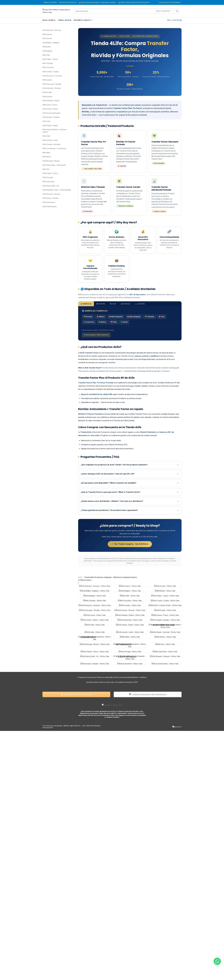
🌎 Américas (86, 304)
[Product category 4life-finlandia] (129, 615)
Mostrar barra (85, 580)
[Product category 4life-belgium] (129, 591)
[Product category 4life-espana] (165, 610)
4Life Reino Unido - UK (50, 186)
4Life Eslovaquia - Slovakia (51, 84)
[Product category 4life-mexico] (165, 637)
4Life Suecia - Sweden (50, 198)
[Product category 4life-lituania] (165, 632)
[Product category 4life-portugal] (129, 651)
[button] (217, 961)
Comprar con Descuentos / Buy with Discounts (149, 694)
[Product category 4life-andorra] (129, 586)
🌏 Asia (113, 304)
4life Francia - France (49, 105)
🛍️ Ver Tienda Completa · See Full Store (130, 544)
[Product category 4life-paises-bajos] (129, 645)
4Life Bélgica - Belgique (50, 43)
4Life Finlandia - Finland (50, 100)
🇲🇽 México (100, 317)
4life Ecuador (47, 80)
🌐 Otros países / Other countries (96, 335)
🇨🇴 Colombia (149, 317)
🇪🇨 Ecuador (88, 317)
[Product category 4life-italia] (94, 632)
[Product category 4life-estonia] (94, 615)
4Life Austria (47, 38)
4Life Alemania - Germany (51, 30)
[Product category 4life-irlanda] (129, 624)
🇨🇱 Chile (113, 322)
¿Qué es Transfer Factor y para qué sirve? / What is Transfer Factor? (110, 492)
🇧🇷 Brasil (124, 322)
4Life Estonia (47, 96)
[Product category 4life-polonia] (94, 651)
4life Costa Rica (48, 67)
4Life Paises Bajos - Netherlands (54, 165)
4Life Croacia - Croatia (50, 72)
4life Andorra (47, 34)
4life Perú (45, 169)
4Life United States (49, 206)
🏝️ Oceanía (140, 304)
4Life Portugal (47, 177)
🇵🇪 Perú (161, 317)
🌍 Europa (100, 304)
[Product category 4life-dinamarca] (94, 605)
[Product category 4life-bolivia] (165, 591)
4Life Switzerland (48, 202)
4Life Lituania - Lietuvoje (51, 144)
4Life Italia (46, 136)
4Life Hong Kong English (51, 113)
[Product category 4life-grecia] (94, 620)
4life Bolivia (46, 47)
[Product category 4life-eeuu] (165, 605)
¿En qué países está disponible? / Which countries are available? (108, 483)
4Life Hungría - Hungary (51, 117)
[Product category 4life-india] (94, 624)
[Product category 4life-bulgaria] (94, 595)
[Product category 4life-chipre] (165, 595)
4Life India (46, 121)
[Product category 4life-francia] (165, 615)
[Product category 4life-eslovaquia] (94, 610)
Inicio (80, 577)
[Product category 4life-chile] (129, 595)
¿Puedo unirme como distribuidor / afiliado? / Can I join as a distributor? (112, 501)
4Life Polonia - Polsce (50, 173)
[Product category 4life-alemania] (94, 586)
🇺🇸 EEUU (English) (133, 317)
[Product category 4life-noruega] (94, 644)
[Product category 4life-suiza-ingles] (129, 663)
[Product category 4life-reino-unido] (94, 656)
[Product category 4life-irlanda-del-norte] (165, 625)
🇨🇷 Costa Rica (89, 322)
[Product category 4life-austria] (165, 586)
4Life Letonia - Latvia (50, 140)
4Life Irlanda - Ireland (50, 125)
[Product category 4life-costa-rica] (129, 600)
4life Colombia (47, 63)
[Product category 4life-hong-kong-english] (129, 620)
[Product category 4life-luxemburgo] (94, 638)
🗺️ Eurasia (125, 304)
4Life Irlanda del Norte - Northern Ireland (54, 130)
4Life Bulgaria (47, 51)
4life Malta (46, 153)
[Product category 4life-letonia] (129, 632)
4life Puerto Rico (48, 181)
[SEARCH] (177, 11)
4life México (46, 157)
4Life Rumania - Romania (51, 194)
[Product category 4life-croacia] (165, 600)
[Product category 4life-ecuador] (129, 605)
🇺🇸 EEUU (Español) (116, 317)
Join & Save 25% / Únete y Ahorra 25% (78, 694)
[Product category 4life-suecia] (94, 663)
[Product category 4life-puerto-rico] (165, 651)
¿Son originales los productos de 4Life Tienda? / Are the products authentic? (114, 465)
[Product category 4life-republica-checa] (129, 657)
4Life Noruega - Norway (51, 161)
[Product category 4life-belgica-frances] (94, 591)
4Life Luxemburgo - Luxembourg (54, 148)
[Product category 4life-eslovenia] (129, 610)
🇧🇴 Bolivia (102, 322)
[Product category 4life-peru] (165, 644)
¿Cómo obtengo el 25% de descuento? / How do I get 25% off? (107, 474)
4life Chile (46, 55)
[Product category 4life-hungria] (165, 620)
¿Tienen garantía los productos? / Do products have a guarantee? (109, 510)
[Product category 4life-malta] (129, 637)
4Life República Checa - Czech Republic (56, 190)
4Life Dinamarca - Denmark (52, 76)
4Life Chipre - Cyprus (50, 59)
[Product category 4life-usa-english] (165, 663)
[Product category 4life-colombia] (94, 600)
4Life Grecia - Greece (50, 109)
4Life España (47, 92)
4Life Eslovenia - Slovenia (51, 88)
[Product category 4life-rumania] (165, 656)
